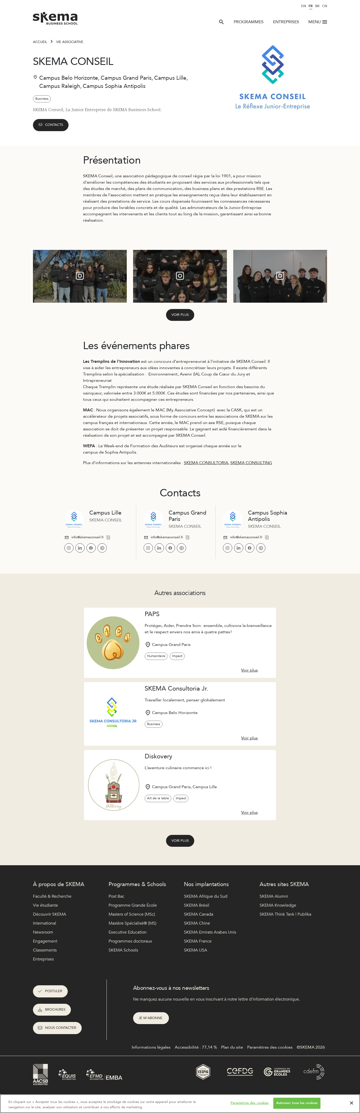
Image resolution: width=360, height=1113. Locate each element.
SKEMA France (198, 941)
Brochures (55, 1009)
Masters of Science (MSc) (132, 914)
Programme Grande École (133, 905)
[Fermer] (351, 1103)
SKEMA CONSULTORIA (206, 463)
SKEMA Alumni (274, 896)
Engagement (45, 941)
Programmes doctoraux (130, 941)
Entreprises (286, 22)
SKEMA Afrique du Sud (205, 896)
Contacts (54, 124)
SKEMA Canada (198, 914)
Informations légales (151, 1047)
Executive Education (128, 932)
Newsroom (43, 932)
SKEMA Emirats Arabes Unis (210, 932)
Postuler (53, 991)
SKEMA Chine (197, 923)
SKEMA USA (195, 950)
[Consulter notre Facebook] (91, 548)
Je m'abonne (151, 1018)
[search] (221, 22)
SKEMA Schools (123, 950)
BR (317, 6)
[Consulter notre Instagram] (69, 548)
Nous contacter (60, 1027)
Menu (314, 22)
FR (311, 6)
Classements (45, 950)
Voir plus (180, 314)
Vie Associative (69, 42)
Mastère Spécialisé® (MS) (132, 923)
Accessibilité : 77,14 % (196, 1047)
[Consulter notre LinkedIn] (80, 548)
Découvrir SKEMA (49, 914)
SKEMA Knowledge (278, 905)
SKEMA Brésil (196, 905)
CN (324, 6)
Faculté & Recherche (52, 896)
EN (303, 6)
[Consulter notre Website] (102, 548)
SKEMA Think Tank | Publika (285, 914)
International (44, 923)
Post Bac (116, 896)
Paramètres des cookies (250, 1103)
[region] (180, 1103)
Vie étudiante (45, 905)
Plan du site (232, 1047)
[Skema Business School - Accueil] (55, 20)
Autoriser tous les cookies (297, 1103)
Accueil (40, 42)
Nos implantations (206, 884)
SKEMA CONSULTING (251, 463)
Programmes (249, 22)
